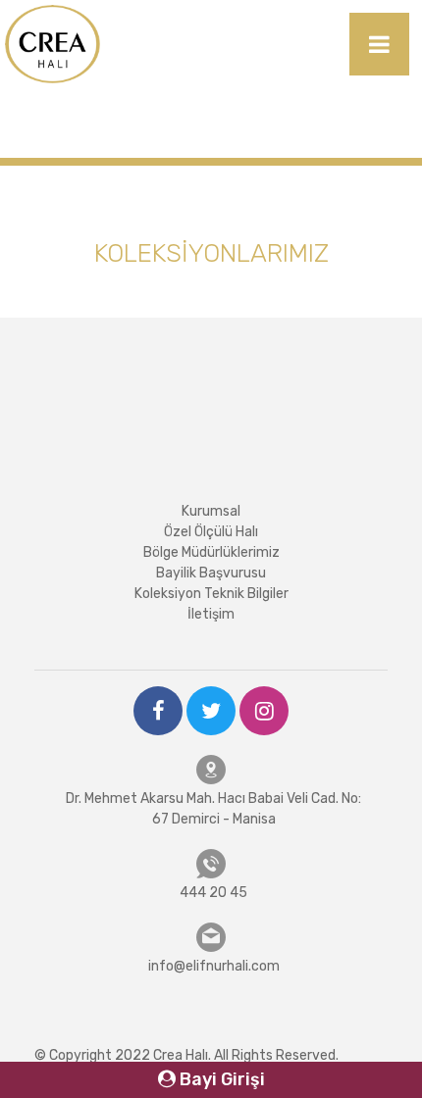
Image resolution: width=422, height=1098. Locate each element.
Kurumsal (211, 511)
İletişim (211, 614)
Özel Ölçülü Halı (211, 532)
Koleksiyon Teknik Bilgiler (211, 593)
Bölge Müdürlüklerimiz (211, 552)
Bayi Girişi (220, 1079)
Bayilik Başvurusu (211, 573)
